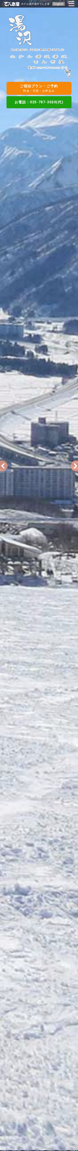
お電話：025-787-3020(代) (39, 102)
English (58, 4)
